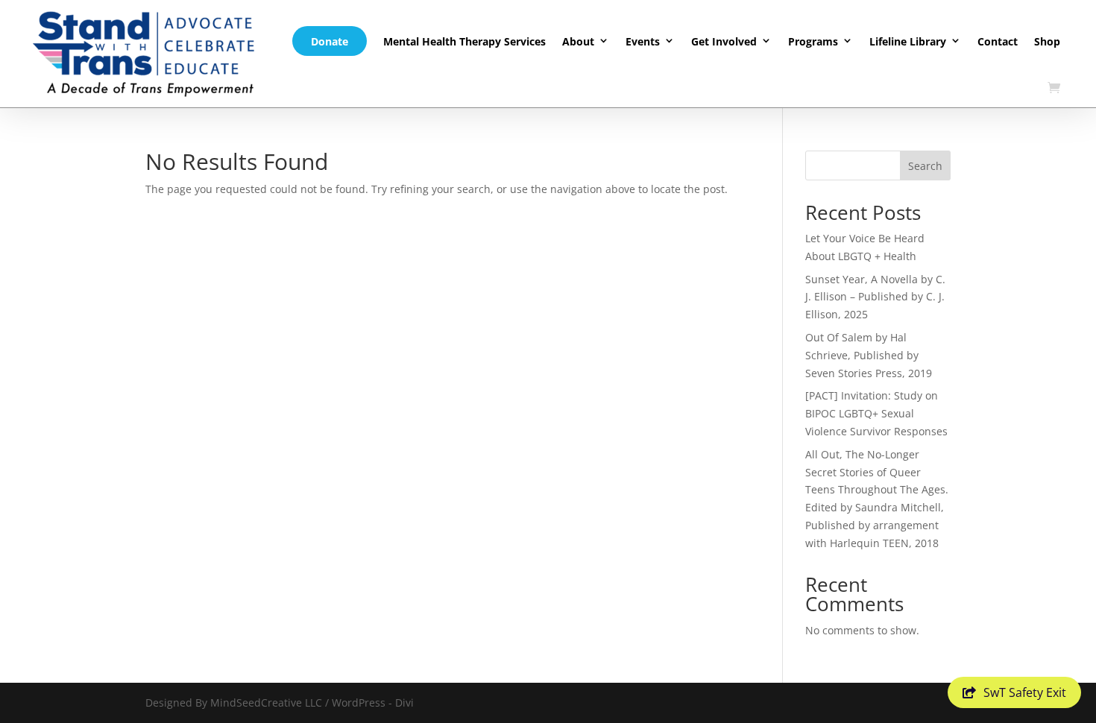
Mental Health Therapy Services (464, 41)
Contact (997, 41)
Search (925, 166)
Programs (813, 41)
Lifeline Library (907, 41)
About (578, 41)
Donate (329, 41)
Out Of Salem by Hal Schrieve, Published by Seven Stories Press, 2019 (868, 355)
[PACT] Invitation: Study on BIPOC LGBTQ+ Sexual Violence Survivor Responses (876, 413)
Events (643, 41)
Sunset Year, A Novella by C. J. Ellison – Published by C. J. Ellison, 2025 (875, 297)
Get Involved (724, 41)
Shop (1047, 41)
